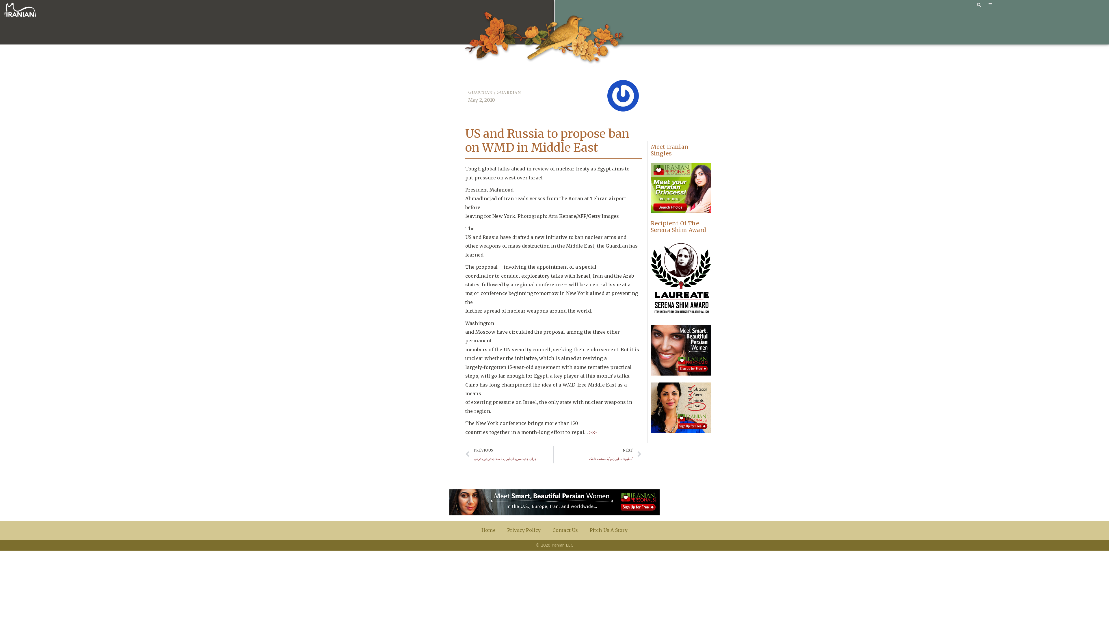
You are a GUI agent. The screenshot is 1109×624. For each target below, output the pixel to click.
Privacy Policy (524, 530)
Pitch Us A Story (609, 530)
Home (488, 530)
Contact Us (565, 530)
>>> (592, 432)
